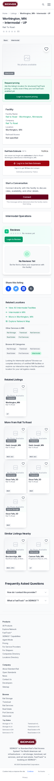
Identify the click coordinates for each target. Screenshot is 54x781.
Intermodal (36, 353)
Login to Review (14, 239)
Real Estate (11, 337)
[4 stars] (12, 31)
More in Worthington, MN (21, 317)
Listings (14, 13)
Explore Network (9, 629)
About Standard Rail (11, 669)
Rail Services (35, 333)
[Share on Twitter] (16, 288)
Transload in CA (33, 727)
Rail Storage (11, 333)
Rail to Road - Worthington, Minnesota (24, 116)
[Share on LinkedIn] (23, 288)
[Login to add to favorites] (46, 49)
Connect (27, 197)
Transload (23, 333)
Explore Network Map (19, 321)
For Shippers (8, 650)
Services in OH (8, 730)
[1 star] (4, 31)
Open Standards (9, 672)
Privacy (25, 777)
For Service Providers (12, 647)
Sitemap (6, 687)
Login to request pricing (27, 97)
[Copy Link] (31, 288)
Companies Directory (11, 654)
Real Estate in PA (34, 730)
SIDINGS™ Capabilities (11, 636)
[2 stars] (6, 31)
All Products (7, 626)
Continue (30, 771)
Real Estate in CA (34, 733)
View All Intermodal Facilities (22, 307)
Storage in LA (7, 727)
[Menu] (48, 4)
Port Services (24, 337)
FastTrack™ (7, 633)
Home (5, 13)
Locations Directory (11, 657)
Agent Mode (8, 640)
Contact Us (7, 679)
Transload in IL (33, 724)
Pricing (5, 643)
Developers (7, 683)
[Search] (43, 4)
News (5, 676)
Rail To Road (12, 123)
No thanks (41, 771)
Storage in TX (8, 724)
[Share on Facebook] (8, 288)
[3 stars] (9, 31)
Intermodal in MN (17, 312)
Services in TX (8, 733)
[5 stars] (15, 31)
